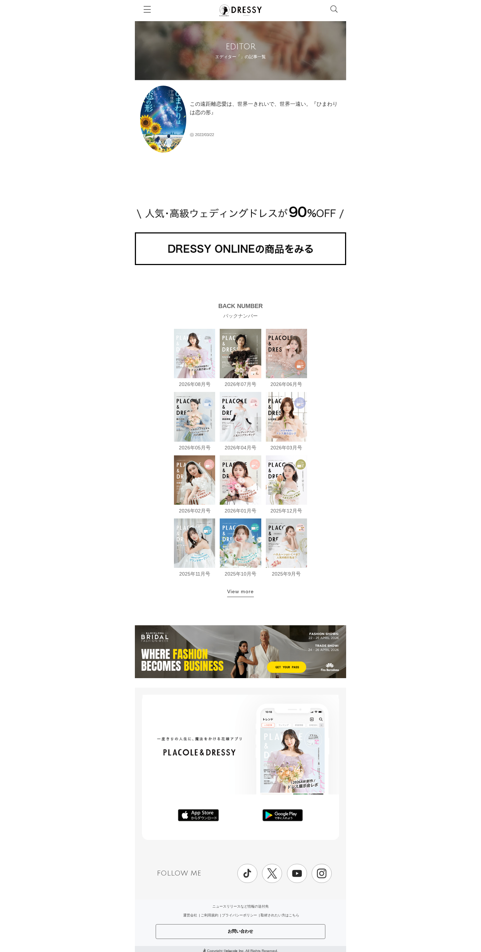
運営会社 (190, 915)
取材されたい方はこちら (280, 915)
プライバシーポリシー (239, 915)
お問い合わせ (240, 931)
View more (240, 591)
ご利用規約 (209, 915)
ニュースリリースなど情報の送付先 (240, 906)
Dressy (240, 10)
